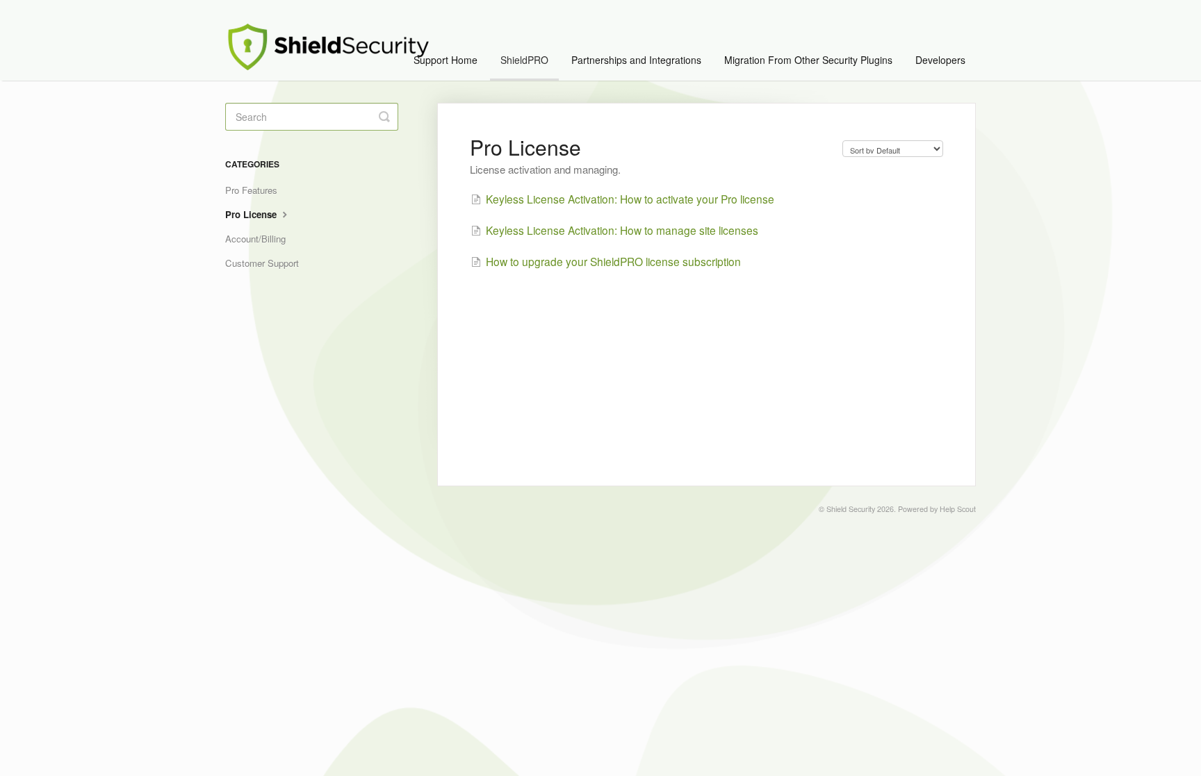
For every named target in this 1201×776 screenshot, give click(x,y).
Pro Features (251, 190)
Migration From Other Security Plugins (808, 60)
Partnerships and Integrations (636, 60)
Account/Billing (255, 238)
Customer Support (262, 263)
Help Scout (958, 509)
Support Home (445, 60)
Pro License (252, 214)
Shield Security (850, 509)
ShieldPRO (524, 60)
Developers (940, 60)
